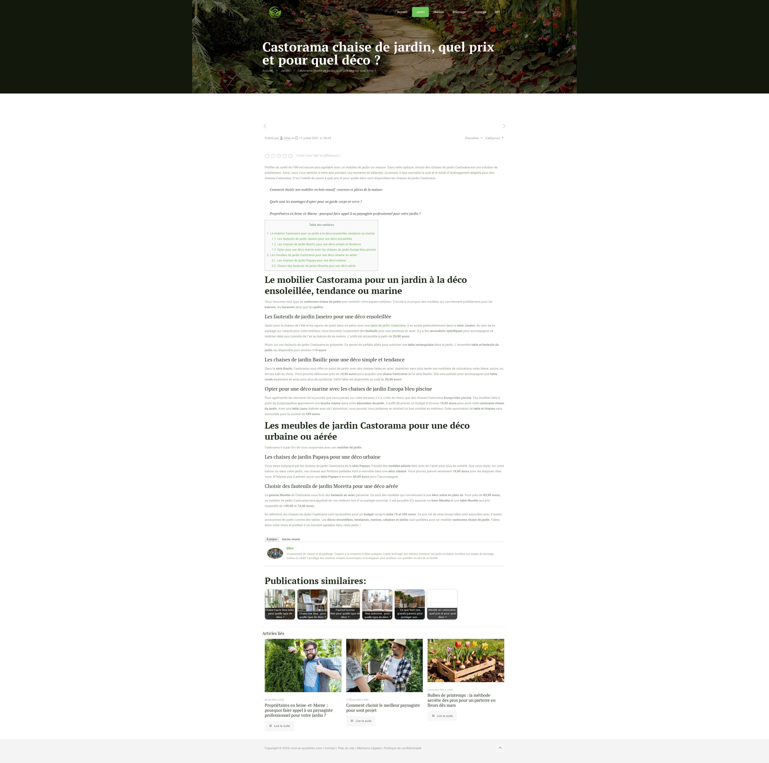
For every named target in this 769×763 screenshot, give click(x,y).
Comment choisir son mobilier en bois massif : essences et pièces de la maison (326, 189)
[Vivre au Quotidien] (275, 12)
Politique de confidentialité (402, 748)
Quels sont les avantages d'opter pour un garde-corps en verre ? (316, 201)
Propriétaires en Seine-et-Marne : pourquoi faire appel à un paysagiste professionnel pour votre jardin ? (345, 213)
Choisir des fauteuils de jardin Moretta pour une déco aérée (314, 266)
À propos (272, 539)
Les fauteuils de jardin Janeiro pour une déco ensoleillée (312, 239)
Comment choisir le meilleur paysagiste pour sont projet (383, 707)
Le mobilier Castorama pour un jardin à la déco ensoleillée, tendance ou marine (321, 233)
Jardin (285, 70)
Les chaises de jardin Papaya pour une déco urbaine (309, 260)
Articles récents (291, 539)
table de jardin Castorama (388, 325)
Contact (330, 748)
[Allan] (275, 557)
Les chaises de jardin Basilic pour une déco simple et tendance (316, 244)
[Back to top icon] (500, 748)
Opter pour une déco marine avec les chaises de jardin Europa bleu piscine (324, 250)
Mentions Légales (369, 748)
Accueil (267, 70)
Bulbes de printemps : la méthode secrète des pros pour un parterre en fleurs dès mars (461, 700)
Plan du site (346, 748)
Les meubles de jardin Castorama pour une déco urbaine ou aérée (312, 255)
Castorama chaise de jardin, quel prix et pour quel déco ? (337, 70)
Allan (287, 138)
